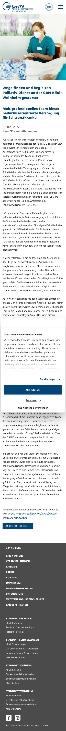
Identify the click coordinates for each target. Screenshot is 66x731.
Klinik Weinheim (14, 695)
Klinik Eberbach (14, 622)
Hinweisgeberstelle (19, 588)
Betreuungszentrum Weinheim (21, 704)
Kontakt (11, 577)
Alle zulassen (33, 389)
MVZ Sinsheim (13, 683)
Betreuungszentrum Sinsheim (21, 678)
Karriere (12, 566)
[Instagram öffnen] (17, 718)
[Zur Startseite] (18, 6)
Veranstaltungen (18, 561)
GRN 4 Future (14, 555)
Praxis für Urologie (15, 631)
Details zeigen (48, 379)
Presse (10, 572)
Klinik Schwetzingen (16, 644)
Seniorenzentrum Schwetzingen (22, 653)
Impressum (13, 583)
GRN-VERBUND (13, 547)
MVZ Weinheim (13, 708)
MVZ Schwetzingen (15, 657)
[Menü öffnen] (60, 7)
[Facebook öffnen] (9, 718)
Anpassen (31, 400)
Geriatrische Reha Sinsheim (20, 674)
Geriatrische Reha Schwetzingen (22, 648)
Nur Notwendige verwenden (33, 407)
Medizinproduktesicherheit (25, 599)
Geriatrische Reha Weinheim (20, 699)
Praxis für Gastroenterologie (20, 627)
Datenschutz (14, 593)
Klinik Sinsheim (13, 669)
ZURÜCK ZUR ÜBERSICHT (17, 525)
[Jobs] (49, 7)
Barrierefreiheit (17, 604)
